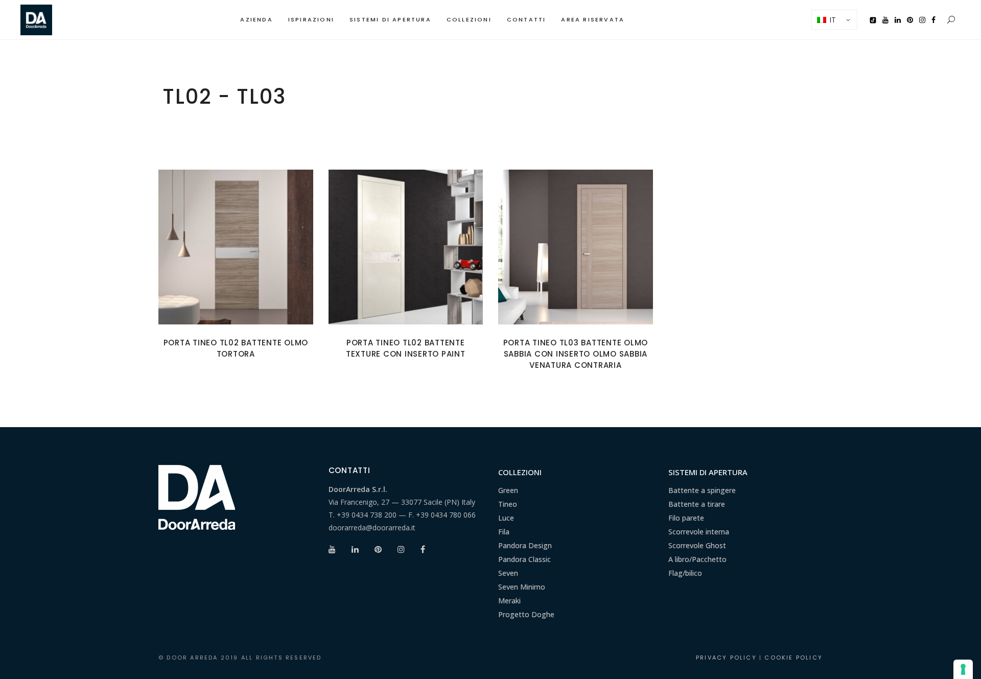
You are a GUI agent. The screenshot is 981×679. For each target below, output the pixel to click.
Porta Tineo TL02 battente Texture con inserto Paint (405, 348)
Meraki (509, 600)
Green (508, 490)
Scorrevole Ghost (697, 545)
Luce (506, 518)
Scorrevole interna (698, 531)
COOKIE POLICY (793, 657)
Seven (508, 573)
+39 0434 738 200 (366, 515)
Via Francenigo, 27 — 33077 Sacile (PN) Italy (402, 502)
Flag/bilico (685, 573)
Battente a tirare (696, 504)
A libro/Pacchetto (697, 559)
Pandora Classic (524, 559)
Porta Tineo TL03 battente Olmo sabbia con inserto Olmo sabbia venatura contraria (575, 353)
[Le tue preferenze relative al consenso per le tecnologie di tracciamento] (963, 669)
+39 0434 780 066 (446, 515)
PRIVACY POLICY (726, 657)
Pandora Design (525, 545)
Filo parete (686, 518)
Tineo (507, 504)
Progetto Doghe (526, 614)
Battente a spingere (702, 490)
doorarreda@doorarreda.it (372, 527)
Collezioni (520, 472)
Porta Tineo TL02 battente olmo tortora (236, 348)
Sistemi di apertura (708, 472)
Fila (503, 531)
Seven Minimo (521, 587)
